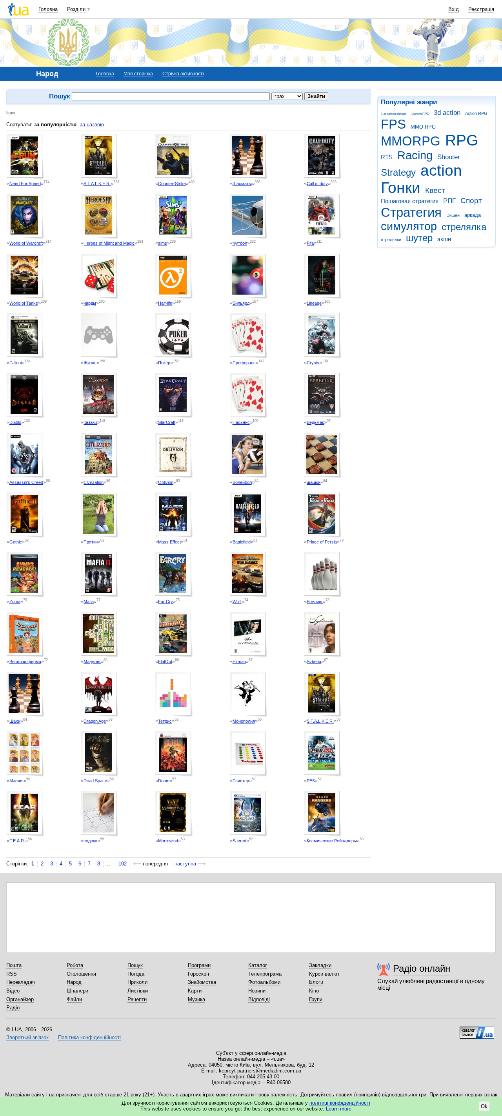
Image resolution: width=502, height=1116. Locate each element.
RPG (461, 140)
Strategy (398, 172)
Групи (315, 999)
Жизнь (90, 362)
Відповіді (259, 999)
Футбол (240, 243)
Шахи (14, 721)
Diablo (15, 422)
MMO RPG (423, 127)
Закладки (320, 965)
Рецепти (137, 999)
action (441, 170)
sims (162, 243)
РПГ (449, 201)
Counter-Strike (172, 183)
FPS (393, 124)
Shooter (448, 157)
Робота (75, 965)
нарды (90, 303)
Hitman (239, 661)
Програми (199, 965)
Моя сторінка (138, 73)
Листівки (137, 991)
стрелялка (464, 227)
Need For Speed (25, 183)
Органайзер (20, 999)
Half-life (165, 303)
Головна (48, 9)
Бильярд (241, 303)
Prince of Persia (322, 542)
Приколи (137, 982)
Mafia (89, 601)
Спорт (471, 200)
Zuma (14, 601)
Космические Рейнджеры (332, 840)
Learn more (338, 1109)
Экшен (453, 215)
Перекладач (20, 982)
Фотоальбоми (264, 982)
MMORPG (410, 141)
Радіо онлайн (421, 968)
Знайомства (202, 982)
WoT (237, 601)
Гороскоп (198, 974)
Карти (195, 991)
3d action (447, 112)
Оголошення (81, 974)
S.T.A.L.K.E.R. (97, 183)
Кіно (314, 991)
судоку (90, 840)
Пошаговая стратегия (409, 201)
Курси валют (324, 974)
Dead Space (95, 780)
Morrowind (168, 840)
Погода (135, 974)
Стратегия (411, 212)
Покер (164, 362)
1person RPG (420, 114)
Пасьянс (241, 422)
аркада (472, 215)
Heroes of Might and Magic (109, 243)
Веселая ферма (25, 661)
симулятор (409, 226)
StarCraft (166, 422)
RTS (387, 157)
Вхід (453, 9)
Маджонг (92, 661)
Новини (257, 991)
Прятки (91, 542)
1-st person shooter (393, 114)
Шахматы (242, 183)
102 (122, 864)
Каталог (257, 965)
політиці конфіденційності (339, 1103)
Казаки (90, 422)
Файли (74, 999)
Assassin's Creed (26, 482)
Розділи (76, 9)
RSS (11, 974)
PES (311, 780)
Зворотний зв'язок (27, 1037)
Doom (163, 780)
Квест (435, 190)
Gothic (15, 542)
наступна (185, 864)
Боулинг (315, 601)
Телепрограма (265, 974)
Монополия (244, 721)
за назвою (92, 124)
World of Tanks (23, 303)
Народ (74, 982)
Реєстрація (481, 9)
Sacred (239, 840)
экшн (444, 239)
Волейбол (242, 482)
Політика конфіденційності (89, 1037)
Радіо (13, 1008)
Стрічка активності (183, 73)
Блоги (316, 982)
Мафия (16, 780)
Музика (196, 999)
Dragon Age (95, 721)
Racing (415, 155)
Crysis (313, 362)
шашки (313, 482)
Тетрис (165, 721)
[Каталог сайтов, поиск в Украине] (477, 1030)
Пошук (135, 965)
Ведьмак (315, 422)
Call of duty (317, 183)
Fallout (15, 362)
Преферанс (244, 362)
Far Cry (165, 601)
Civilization (94, 482)
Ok (484, 1106)
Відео (13, 991)
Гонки (400, 187)
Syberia (314, 661)
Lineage (314, 303)
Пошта (14, 965)
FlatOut (165, 661)
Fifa (310, 243)
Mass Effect (169, 542)
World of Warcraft (26, 243)
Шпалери (77, 991)
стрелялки (391, 239)
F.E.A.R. (17, 840)
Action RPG (476, 113)
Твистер (241, 780)
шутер (419, 238)
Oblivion (165, 482)
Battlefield (242, 542)
